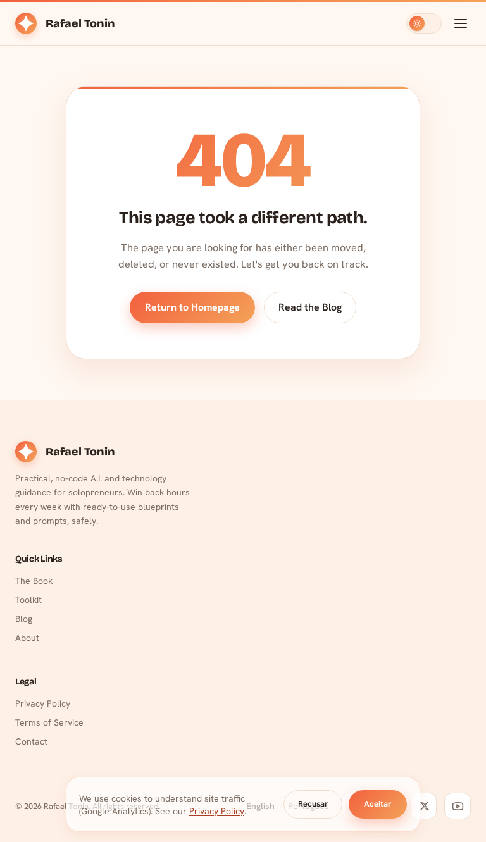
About (27, 637)
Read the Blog (310, 307)
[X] (423, 806)
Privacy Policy (42, 703)
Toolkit (28, 599)
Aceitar (378, 803)
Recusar (313, 803)
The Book (34, 580)
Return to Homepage (192, 307)
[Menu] (461, 23)
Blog (23, 618)
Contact (31, 741)
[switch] (424, 23)
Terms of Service (49, 722)
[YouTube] (457, 806)
